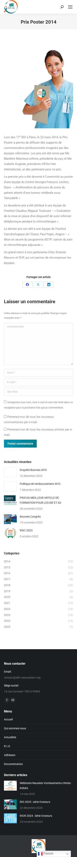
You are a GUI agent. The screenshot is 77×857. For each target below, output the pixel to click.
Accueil (8, 719)
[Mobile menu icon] (70, 7)
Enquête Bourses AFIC (33, 470)
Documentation (13, 764)
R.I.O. (7, 746)
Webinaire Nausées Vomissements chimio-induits (45, 785)
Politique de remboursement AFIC (40, 483)
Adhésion (9, 755)
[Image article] (10, 472)
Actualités (10, 737)
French (48, 853)
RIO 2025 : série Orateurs (35, 801)
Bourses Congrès (30, 516)
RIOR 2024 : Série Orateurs (36, 815)
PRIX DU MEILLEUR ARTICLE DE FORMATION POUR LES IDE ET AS (40, 500)
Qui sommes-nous (15, 728)
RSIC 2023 (26, 530)
